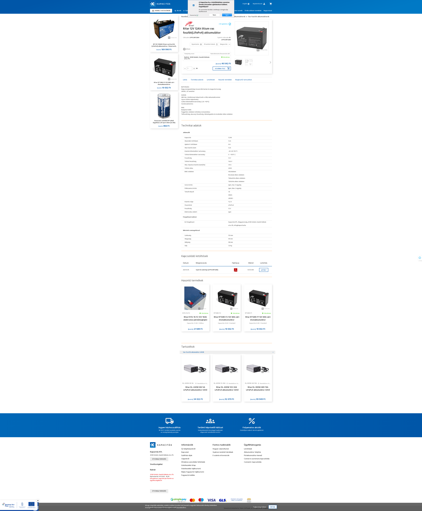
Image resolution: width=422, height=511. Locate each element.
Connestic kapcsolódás (252, 462)
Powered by (193, 15)
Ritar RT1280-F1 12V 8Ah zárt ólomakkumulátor (258, 318)
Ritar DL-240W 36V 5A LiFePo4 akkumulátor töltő (195, 388)
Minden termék (237, 11)
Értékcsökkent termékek (253, 11)
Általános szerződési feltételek (193, 462)
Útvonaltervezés (159, 459)
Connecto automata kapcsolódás (256, 458)
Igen (227, 15)
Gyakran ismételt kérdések (223, 452)
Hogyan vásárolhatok (221, 449)
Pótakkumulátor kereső (253, 455)
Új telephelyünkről (188, 449)
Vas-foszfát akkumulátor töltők (193, 352)
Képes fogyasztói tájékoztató (192, 472)
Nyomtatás (195, 44)
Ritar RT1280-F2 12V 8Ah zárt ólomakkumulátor (226, 318)
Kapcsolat (185, 452)
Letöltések (248, 449)
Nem (214, 15)
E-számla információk (221, 455)
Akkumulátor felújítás (252, 452)
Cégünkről (185, 458)
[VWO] (198, 15)
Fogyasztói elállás (188, 475)
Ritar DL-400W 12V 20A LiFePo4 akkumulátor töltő (226, 388)
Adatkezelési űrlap (188, 465)
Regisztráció (268, 11)
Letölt (263, 270)
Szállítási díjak (186, 455)
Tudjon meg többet (259, 507)
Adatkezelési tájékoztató (191, 468)
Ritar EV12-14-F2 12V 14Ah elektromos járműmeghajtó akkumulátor (195, 318)
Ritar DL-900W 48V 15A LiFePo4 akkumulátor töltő (258, 388)
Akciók (179, 11)
